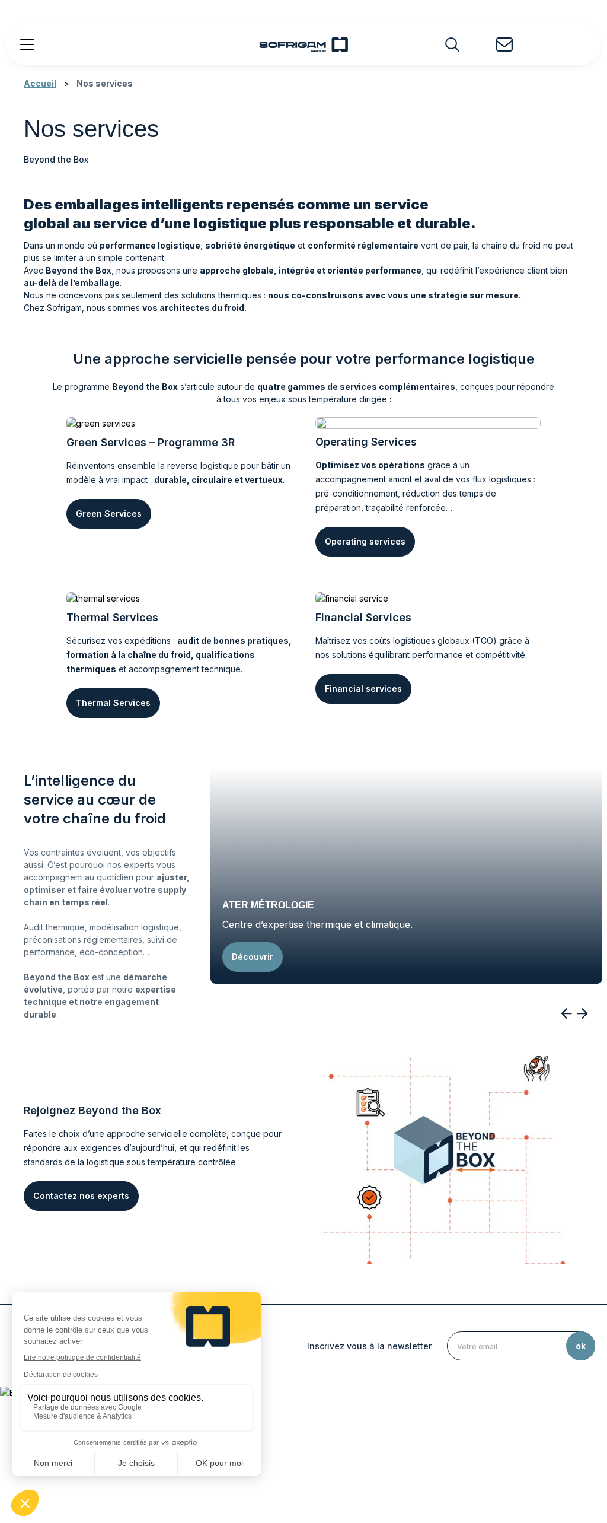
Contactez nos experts (81, 1196)
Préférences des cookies (511, 1456)
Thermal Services (113, 703)
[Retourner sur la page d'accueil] (303, 44)
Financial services (363, 688)
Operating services (365, 541)
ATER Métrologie (268, 905)
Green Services (109, 513)
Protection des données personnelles (380, 1456)
